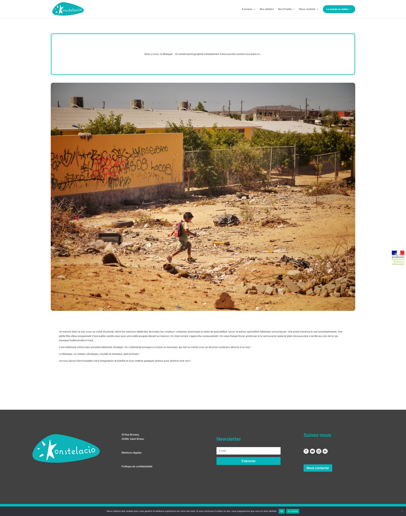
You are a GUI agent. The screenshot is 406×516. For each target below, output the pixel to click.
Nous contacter (318, 468)
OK (281, 511)
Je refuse (293, 511)
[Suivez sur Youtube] (312, 451)
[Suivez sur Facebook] (306, 451)
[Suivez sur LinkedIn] (325, 451)
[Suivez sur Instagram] (318, 451)
